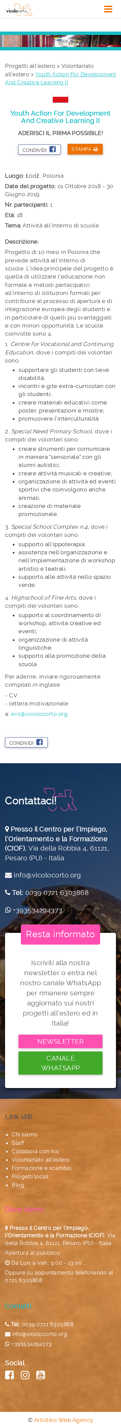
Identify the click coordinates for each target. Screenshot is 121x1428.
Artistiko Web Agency (63, 1420)
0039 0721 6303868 (57, 893)
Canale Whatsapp (60, 1063)
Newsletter (60, 1041)
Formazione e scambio (42, 1168)
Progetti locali (30, 1176)
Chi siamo (25, 1134)
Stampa (81, 149)
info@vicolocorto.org (47, 875)
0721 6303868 (23, 1280)
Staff (18, 1143)
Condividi (35, 150)
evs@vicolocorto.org (39, 713)
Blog (18, 1185)
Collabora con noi (35, 1151)
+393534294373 (38, 910)
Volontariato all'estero (41, 1160)
